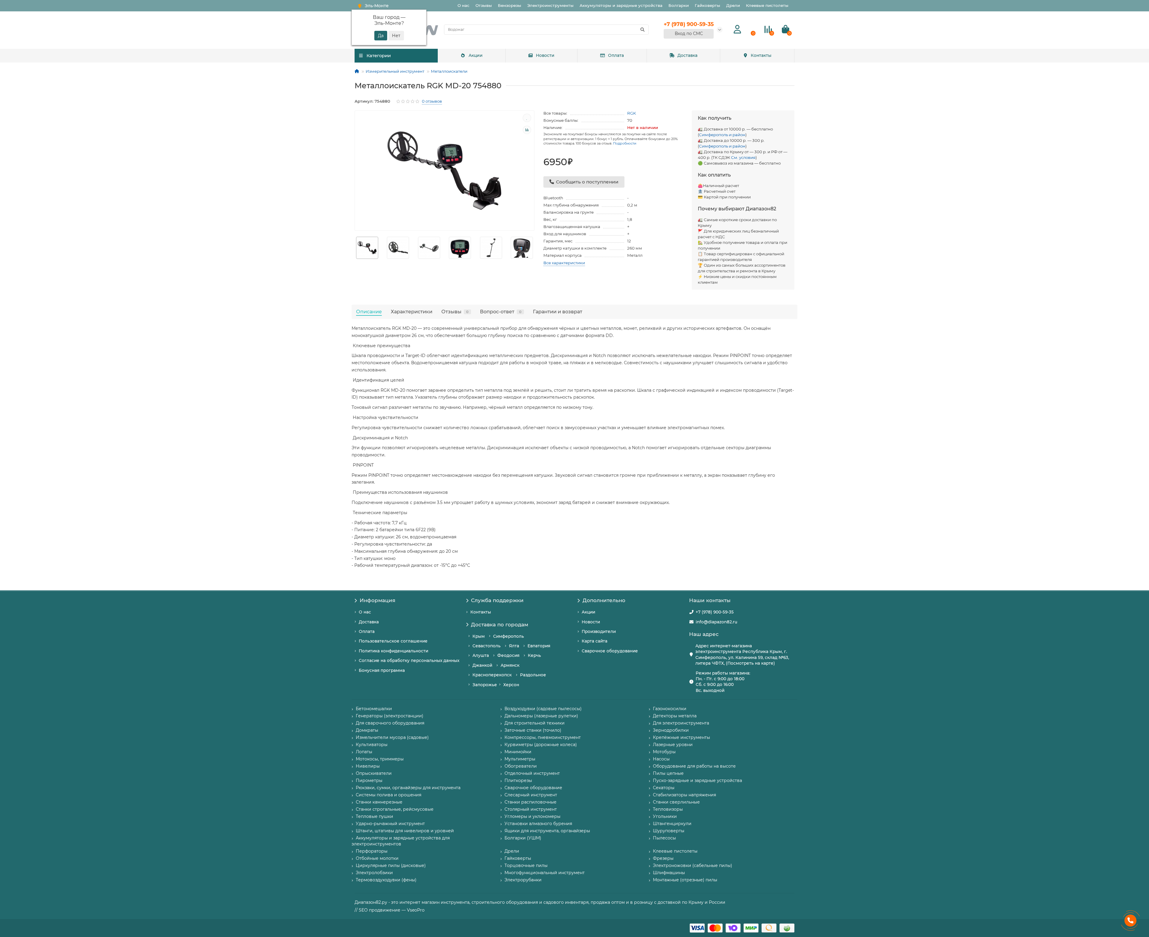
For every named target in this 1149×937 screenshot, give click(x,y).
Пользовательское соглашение (393, 641)
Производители (599, 631)
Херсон (511, 684)
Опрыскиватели (374, 773)
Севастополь (486, 645)
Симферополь (508, 636)
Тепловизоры (668, 809)
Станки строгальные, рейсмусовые (395, 809)
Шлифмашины (669, 872)
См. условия (743, 157)
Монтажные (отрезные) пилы (685, 880)
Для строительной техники (534, 723)
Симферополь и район (722, 134)
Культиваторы (371, 744)
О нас (463, 5)
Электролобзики (374, 872)
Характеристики (411, 312)
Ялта (514, 645)
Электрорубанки (523, 880)
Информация (377, 600)
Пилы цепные (668, 773)
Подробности (624, 143)
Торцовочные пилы (526, 865)
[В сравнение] (527, 130)
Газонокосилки (669, 708)
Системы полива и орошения (388, 795)
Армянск (510, 665)
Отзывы (483, 5)
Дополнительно (604, 600)
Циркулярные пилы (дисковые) (391, 865)
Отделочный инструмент (532, 773)
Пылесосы (664, 838)
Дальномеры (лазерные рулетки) (541, 716)
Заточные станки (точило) (532, 730)
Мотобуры (664, 751)
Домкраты (367, 730)
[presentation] (354, 247)
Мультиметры (519, 759)
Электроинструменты (550, 5)
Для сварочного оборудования (390, 723)
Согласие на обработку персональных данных (409, 660)
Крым (478, 636)
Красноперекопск (492, 674)
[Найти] (642, 29)
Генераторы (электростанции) (389, 716)
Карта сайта (594, 641)
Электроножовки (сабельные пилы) (692, 865)
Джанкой (482, 665)
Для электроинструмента (681, 723)
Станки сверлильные (676, 802)
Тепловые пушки (374, 816)
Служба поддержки (497, 600)
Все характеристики (564, 262)
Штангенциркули (672, 823)
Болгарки (678, 5)
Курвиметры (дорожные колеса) (540, 744)
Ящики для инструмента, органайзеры (547, 830)
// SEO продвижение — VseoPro (390, 910)
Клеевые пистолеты (767, 5)
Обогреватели (520, 766)
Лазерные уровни (673, 744)
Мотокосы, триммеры (380, 759)
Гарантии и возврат (557, 312)
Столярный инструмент (530, 809)
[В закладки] (527, 118)
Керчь (534, 655)
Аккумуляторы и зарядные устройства (621, 5)
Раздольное (533, 674)
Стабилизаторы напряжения (684, 795)
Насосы (661, 759)
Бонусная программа (382, 670)
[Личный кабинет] (737, 29)
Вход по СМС (689, 33)
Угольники (665, 816)
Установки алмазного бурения (538, 823)
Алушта (480, 655)
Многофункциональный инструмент (544, 872)
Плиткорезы (518, 780)
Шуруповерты (668, 830)
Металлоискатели (449, 71)
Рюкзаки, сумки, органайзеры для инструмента (408, 787)
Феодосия (508, 655)
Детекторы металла (675, 716)
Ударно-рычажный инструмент (390, 823)
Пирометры (369, 780)
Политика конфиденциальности (393, 651)
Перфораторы (371, 851)
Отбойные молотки (377, 858)
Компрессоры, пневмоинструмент (542, 737)
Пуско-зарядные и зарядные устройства (697, 780)
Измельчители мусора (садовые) (392, 737)
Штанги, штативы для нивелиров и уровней (405, 830)
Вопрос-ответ (501, 312)
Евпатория (539, 645)
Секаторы (663, 787)
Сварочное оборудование (610, 651)
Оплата (616, 55)
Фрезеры (663, 858)
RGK (631, 113)
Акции (476, 55)
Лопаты (364, 751)
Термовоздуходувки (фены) (386, 880)
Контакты (761, 55)
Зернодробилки (671, 730)
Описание (369, 312)
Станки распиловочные (530, 802)
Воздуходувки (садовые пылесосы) (543, 708)
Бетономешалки (374, 708)
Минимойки (517, 751)
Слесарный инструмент (530, 795)
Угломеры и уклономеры (532, 816)
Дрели (733, 5)
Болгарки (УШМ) (522, 838)
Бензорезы (509, 5)
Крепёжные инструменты (681, 737)
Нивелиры (368, 766)
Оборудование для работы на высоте (694, 766)
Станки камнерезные (379, 802)
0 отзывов (432, 101)
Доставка (687, 55)
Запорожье (484, 684)
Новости (545, 55)
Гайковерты (707, 5)
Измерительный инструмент (395, 71)
